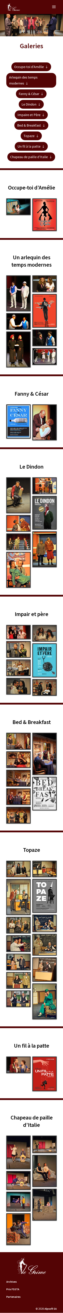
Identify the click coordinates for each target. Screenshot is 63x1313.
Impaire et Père (29, 115)
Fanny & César (29, 94)
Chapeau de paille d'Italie (29, 157)
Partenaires (13, 1296)
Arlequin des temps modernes (23, 80)
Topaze (28, 136)
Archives (11, 1281)
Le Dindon (29, 104)
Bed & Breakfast (29, 125)
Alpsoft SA (50, 1308)
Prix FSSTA (12, 1289)
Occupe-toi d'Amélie (29, 67)
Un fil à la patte (29, 146)
